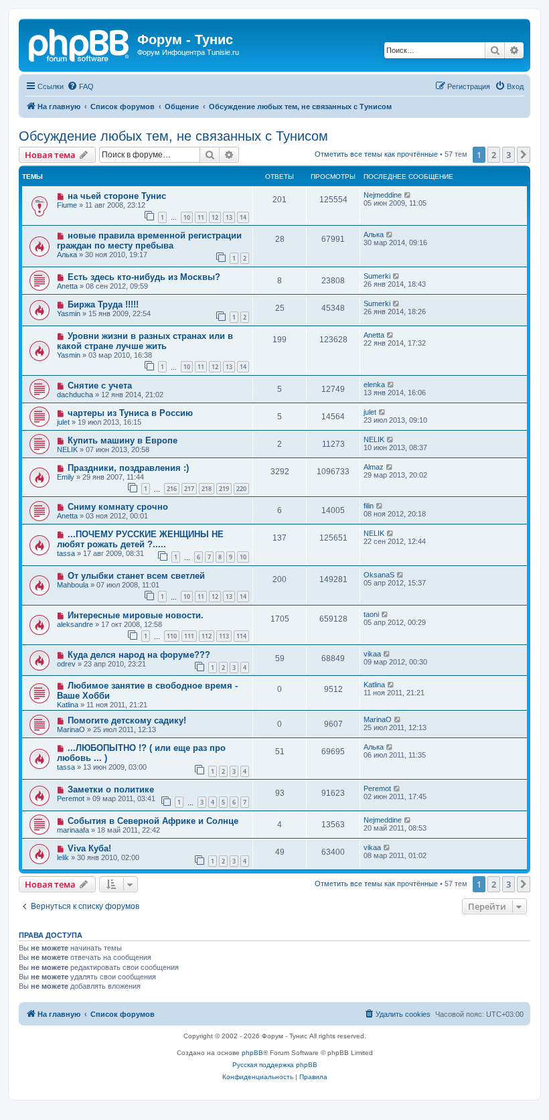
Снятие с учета (100, 385)
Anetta (67, 286)
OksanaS (379, 575)
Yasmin (68, 313)
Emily (65, 477)
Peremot (70, 798)
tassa (66, 553)
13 (229, 217)
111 (189, 636)
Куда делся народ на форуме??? (139, 655)
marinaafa (73, 830)
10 (186, 217)
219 (224, 488)
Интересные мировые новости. (136, 615)
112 (207, 636)
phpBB (252, 1052)
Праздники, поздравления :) (128, 468)
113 (224, 636)
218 (207, 488)
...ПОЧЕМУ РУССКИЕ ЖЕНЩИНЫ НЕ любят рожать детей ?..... (140, 539)
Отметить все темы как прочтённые (376, 154)
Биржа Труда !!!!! (103, 304)
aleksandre (75, 624)
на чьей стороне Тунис (117, 196)
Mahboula (72, 585)
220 (241, 488)
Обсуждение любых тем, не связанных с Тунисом (173, 136)
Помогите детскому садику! (127, 720)
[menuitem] (80, 86)
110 (172, 636)
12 (215, 217)
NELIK (67, 449)
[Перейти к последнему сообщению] (408, 195)
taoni (371, 614)
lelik (63, 857)
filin (369, 506)
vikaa (372, 654)
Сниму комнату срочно (118, 507)
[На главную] (79, 43)
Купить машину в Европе (122, 440)
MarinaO (71, 729)
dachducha (75, 395)
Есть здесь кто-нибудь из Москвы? (144, 277)
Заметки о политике (111, 789)
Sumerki (377, 276)
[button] (523, 155)
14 (243, 217)
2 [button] (493, 155)
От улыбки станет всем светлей (136, 576)
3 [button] (508, 155)
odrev (66, 664)
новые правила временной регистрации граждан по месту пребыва (149, 240)
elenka (374, 384)
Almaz (374, 467)
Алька (67, 255)
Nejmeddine (383, 195)
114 (241, 636)
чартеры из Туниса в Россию (130, 413)
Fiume (67, 205)
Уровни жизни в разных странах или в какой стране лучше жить (145, 341)
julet (63, 422)
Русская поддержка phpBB (274, 1064)
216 (172, 488)
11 (201, 217)
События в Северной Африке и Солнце (153, 821)
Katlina (67, 705)
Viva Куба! (89, 848)
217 (189, 488)
